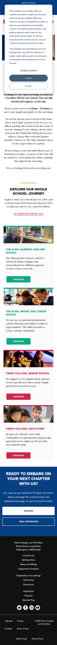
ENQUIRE (28, 511)
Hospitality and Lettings (28, 575)
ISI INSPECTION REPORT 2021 (28, 214)
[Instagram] (31, 607)
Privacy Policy (37, 43)
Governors (28, 584)
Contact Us (28, 555)
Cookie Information (18, 43)
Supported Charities (28, 568)
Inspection (28, 591)
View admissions (28, 521)
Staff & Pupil (21, 639)
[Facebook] (25, 607)
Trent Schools (28, 3)
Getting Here (28, 559)
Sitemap (8, 621)
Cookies (8, 628)
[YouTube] (37, 607)
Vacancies (28, 580)
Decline (28, 86)
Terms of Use (23, 628)
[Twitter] (19, 607)
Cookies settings (28, 70)
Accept (28, 78)
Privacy (20, 621)
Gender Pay (29, 600)
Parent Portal (37, 639)
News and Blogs (28, 564)
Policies (29, 595)
